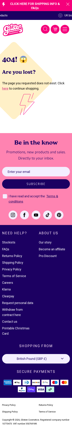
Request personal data (17, 303)
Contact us (9, 321)
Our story (45, 242)
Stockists (8, 242)
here (5, 88)
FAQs (5, 249)
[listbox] (36, 359)
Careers (7, 282)
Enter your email (19, 172)
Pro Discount (48, 256)
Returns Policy (12, 256)
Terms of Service (14, 276)
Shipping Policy (12, 262)
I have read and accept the (27, 196)
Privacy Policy (11, 269)
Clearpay (8, 296)
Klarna (6, 289)
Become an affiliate (52, 249)
